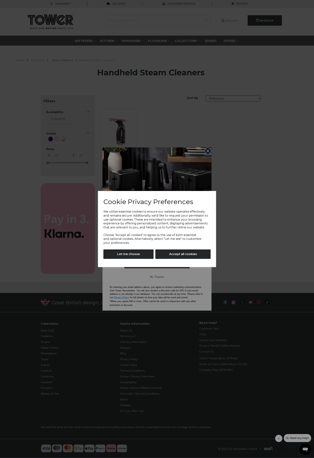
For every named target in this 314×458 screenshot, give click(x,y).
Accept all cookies (183, 254)
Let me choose (128, 254)
